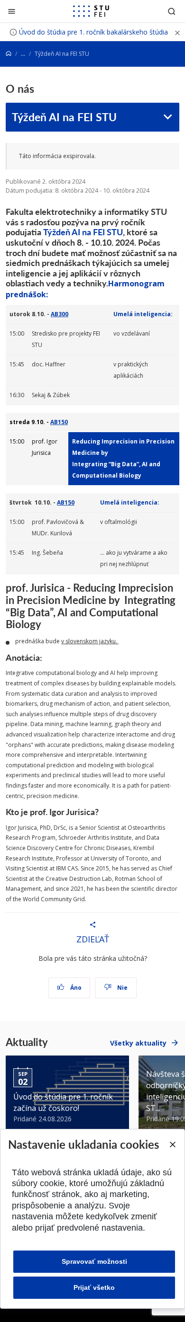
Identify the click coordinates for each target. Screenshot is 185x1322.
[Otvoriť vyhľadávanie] (171, 11)
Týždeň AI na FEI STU (64, 116)
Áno (75, 988)
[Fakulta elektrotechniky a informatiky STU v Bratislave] (91, 11)
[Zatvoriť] (11, 11)
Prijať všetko (94, 1287)
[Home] (8, 54)
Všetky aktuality (138, 1042)
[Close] (172, 1144)
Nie (122, 988)
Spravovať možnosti (94, 1261)
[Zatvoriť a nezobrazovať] (177, 32)
